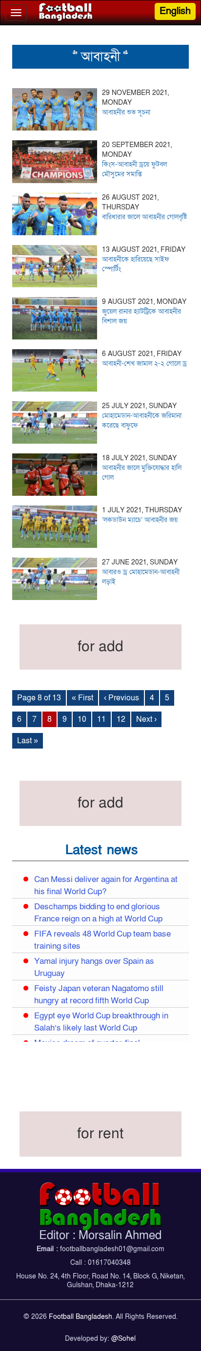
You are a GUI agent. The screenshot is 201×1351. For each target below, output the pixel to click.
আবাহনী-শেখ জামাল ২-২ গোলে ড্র (144, 363)
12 (121, 719)
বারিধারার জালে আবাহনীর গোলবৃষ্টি (144, 217)
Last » (27, 740)
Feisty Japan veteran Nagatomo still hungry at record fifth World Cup (98, 994)
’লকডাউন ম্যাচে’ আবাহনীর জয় (140, 520)
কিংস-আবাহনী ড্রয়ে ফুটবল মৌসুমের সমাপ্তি (134, 169)
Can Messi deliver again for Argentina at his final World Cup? (106, 885)
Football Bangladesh (80, 1316)
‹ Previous (121, 698)
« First (82, 698)
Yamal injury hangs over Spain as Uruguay (94, 967)
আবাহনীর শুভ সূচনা (126, 112)
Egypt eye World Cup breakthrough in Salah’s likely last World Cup (101, 1022)
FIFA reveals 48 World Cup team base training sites (102, 940)
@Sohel (123, 1338)
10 (82, 719)
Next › (146, 719)
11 (101, 719)
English (175, 11)
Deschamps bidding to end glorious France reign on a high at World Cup (98, 912)
